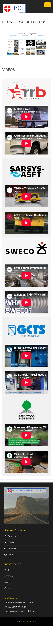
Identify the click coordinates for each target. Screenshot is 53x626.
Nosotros (8, 576)
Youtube (12, 548)
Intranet (11, 554)
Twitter (11, 542)
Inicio (6, 570)
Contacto (8, 588)
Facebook (11, 536)
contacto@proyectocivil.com (22, 611)
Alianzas (8, 582)
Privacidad (31, 622)
